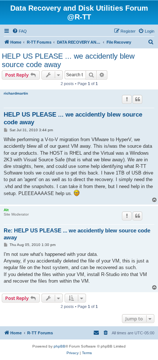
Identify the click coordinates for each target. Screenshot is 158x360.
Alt (6, 210)
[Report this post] (127, 99)
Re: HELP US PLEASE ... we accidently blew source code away (77, 233)
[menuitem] (19, 31)
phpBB (59, 346)
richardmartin (16, 93)
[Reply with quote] (137, 99)
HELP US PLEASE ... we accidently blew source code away (68, 60)
